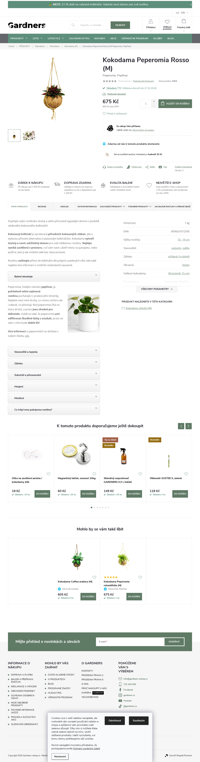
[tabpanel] (31, 468)
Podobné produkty (138, 206)
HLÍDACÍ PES (54, 693)
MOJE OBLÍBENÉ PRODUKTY (19, 704)
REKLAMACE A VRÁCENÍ (24, 686)
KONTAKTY (87, 670)
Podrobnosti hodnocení (143, 81)
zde (27, 336)
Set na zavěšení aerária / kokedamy (138, 154)
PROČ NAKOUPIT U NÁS (94, 688)
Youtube (127, 700)
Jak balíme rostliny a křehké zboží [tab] (172, 206)
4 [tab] (100, 507)
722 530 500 (129, 684)
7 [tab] (108, 507)
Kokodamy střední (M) (139, 308)
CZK (183, 12)
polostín (176, 248)
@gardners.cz (130, 706)
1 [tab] (91, 507)
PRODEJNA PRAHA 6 (92, 679)
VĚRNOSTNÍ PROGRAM (60, 697)
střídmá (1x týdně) (179, 256)
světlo (186, 248)
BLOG (51, 684)
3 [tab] (97, 507)
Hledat (120, 25)
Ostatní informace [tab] (87, 206)
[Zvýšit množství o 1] (153, 101)
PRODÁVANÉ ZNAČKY (59, 688)
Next (188, 426)
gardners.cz (129, 695)
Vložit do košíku (178, 103)
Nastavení (60, 756)
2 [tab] (94, 507)
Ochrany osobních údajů (86, 748)
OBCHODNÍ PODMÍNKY (23, 691)
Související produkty (111, 206)
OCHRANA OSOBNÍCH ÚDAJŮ (22, 697)
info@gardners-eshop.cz (135, 678)
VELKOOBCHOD (90, 697)
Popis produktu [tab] (19, 206)
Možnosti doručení (117, 94)
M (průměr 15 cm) (179, 273)
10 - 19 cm (184, 239)
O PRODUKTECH (56, 679)
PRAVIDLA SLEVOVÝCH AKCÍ (23, 718)
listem (186, 265)
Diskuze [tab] (64, 206)
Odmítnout (115, 720)
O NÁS (85, 684)
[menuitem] (19, 38)
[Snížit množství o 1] (153, 106)
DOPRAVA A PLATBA (22, 674)
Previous (181, 426)
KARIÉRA (86, 692)
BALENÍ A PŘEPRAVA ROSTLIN (22, 680)
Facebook (128, 689)
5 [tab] (103, 507)
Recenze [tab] (42, 206)
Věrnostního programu (143, 130)
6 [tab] (105, 507)
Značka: (183, 167)
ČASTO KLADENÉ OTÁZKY (61, 675)
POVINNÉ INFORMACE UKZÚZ (22, 711)
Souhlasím (139, 720)
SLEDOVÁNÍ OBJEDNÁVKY (24, 724)
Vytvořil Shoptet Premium (180, 755)
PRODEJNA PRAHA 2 (92, 675)
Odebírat (174, 641)
